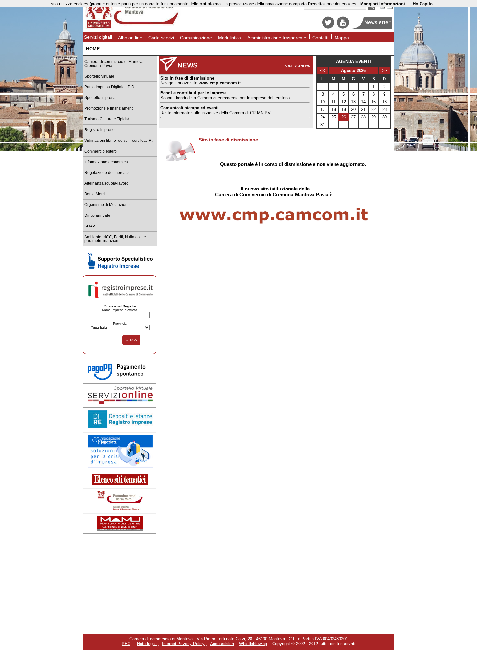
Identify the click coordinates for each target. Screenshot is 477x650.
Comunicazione (196, 37)
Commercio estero (100, 151)
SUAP (89, 226)
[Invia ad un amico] (390, 8)
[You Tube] (343, 27)
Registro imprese (99, 130)
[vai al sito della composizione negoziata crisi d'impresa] (120, 466)
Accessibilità (222, 643)
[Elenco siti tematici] (120, 483)
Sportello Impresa (100, 98)
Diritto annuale (97, 215)
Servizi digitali (98, 37)
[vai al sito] (120, 529)
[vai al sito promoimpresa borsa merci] (120, 508)
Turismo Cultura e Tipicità (106, 119)
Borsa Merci (94, 194)
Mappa (342, 37)
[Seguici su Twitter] (328, 27)
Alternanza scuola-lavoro (106, 183)
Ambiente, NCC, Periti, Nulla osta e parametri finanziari (115, 239)
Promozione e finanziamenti (109, 108)
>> (384, 70)
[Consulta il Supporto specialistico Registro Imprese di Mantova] (120, 267)
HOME (93, 48)
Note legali (147, 643)
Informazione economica (106, 162)
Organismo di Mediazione (107, 205)
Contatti (320, 37)
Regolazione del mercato (106, 173)
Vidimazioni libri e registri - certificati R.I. (119, 140)
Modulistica (229, 37)
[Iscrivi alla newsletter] (372, 27)
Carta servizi (161, 37)
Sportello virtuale (99, 76)
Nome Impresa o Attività (119, 310)
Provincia (120, 323)
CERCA (131, 340)
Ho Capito (423, 3)
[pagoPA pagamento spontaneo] (120, 378)
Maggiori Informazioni (382, 3)
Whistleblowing (253, 643)
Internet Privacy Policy (183, 643)
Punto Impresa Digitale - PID (109, 87)
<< (322, 70)
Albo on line (130, 37)
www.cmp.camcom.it (220, 82)
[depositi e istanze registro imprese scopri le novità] (120, 426)
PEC (126, 643)
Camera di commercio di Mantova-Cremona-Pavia (114, 63)
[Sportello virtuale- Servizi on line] (120, 402)
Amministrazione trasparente (276, 37)
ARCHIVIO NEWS (297, 65)
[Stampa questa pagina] (382, 8)
